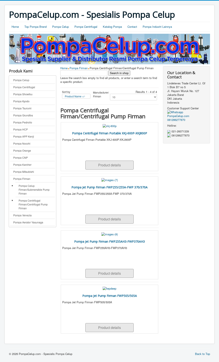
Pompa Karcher (22, 164)
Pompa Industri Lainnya (157, 27)
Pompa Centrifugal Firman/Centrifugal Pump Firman (33, 204)
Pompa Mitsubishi (23, 171)
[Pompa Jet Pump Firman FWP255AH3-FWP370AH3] (109, 234)
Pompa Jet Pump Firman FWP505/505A (109, 296)
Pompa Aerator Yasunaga (28, 222)
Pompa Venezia (22, 215)
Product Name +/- (75, 96)
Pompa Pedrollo (22, 122)
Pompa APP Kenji (23, 136)
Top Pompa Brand (35, 27)
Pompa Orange (22, 150)
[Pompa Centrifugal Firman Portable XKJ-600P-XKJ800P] (110, 125)
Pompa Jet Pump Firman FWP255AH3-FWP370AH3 (109, 241)
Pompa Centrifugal (85, 27)
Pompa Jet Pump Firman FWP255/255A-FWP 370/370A (109, 187)
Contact (132, 27)
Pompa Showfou (23, 94)
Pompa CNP (20, 157)
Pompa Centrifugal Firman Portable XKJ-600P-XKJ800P (109, 133)
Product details (109, 165)
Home (15, 27)
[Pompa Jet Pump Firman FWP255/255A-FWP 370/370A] (109, 180)
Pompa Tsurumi (22, 108)
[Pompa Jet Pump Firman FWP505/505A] (109, 288)
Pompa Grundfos (23, 115)
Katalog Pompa (112, 27)
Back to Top (202, 354)
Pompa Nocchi (21, 143)
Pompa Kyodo (21, 101)
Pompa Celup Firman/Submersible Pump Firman (34, 189)
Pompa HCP (20, 129)
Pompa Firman (21, 178)
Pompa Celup (60, 27)
